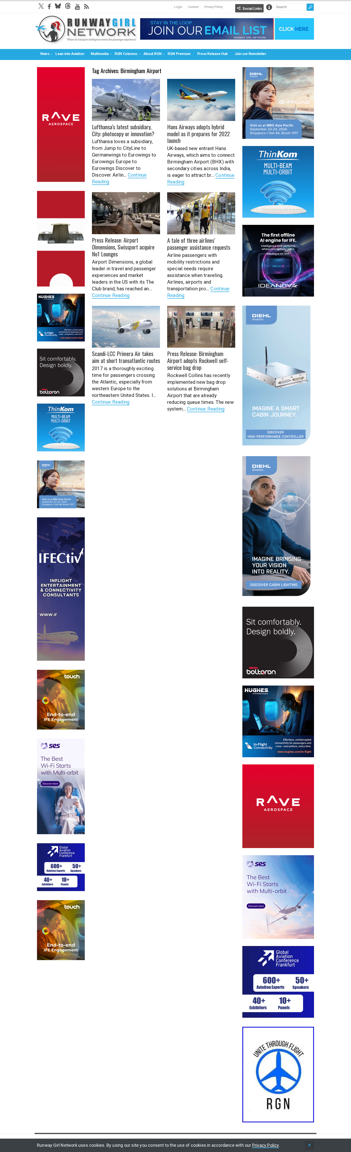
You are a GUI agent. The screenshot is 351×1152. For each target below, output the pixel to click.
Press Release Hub (212, 54)
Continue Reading (110, 295)
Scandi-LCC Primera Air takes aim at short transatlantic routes (126, 357)
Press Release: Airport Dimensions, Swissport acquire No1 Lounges (123, 247)
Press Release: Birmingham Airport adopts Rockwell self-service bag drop (198, 360)
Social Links (252, 9)
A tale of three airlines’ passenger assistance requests (198, 243)
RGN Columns (126, 54)
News (44, 54)
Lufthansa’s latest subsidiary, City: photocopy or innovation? (123, 130)
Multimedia (99, 54)
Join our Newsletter (250, 54)
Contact (193, 7)
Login (178, 7)
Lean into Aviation (69, 54)
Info (269, 7)
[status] (309, 1145)
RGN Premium (179, 54)
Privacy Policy (213, 7)
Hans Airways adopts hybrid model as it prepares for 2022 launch (198, 133)
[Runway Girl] (86, 41)
